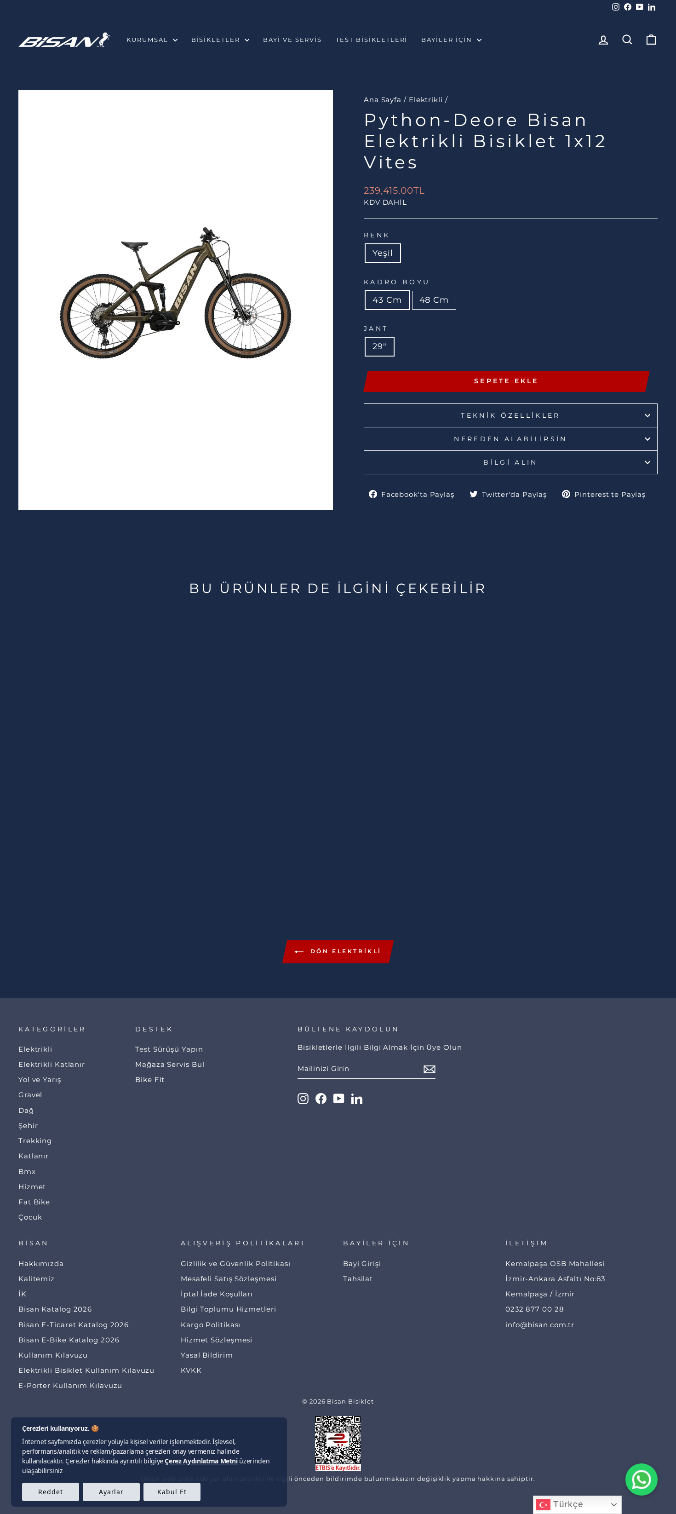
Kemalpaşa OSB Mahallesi (555, 1263)
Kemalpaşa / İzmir (540, 1293)
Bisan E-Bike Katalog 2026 (69, 1340)
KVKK (191, 1370)
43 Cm (387, 300)
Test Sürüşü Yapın (169, 1049)
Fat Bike (34, 1201)
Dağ (26, 1110)
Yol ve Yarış (39, 1079)
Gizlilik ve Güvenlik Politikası (236, 1263)
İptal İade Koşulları (217, 1293)
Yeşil (382, 253)
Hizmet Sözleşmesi (216, 1340)
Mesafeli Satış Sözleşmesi (229, 1278)
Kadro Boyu (397, 282)
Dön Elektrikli (344, 951)
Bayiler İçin (447, 39)
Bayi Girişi (362, 1263)
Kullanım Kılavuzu (53, 1355)
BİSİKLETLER (216, 39)
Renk (377, 235)
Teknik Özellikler (510, 415)
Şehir (28, 1125)
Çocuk (30, 1217)
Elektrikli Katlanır (51, 1064)
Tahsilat (358, 1278)
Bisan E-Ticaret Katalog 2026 (73, 1324)
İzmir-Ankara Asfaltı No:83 (555, 1278)
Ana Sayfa (382, 99)
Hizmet (32, 1186)
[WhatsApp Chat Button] (641, 1479)
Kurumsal (148, 39)
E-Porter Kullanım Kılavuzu (70, 1385)
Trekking (35, 1140)
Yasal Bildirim (207, 1355)
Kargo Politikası (211, 1324)
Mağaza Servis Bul (169, 1064)
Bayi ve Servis (292, 39)
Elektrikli (426, 99)
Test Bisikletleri (371, 39)
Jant (376, 328)
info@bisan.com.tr (539, 1324)
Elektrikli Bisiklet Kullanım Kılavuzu (86, 1370)
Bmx (27, 1171)
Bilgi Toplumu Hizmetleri (228, 1309)
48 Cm (434, 300)
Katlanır (33, 1155)
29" (379, 346)
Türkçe (566, 1504)
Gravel (30, 1094)
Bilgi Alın (510, 462)
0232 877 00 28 (534, 1309)
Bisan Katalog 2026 (55, 1309)
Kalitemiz (36, 1278)
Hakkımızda (41, 1263)
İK (22, 1293)
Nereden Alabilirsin (510, 439)
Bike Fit (150, 1079)
